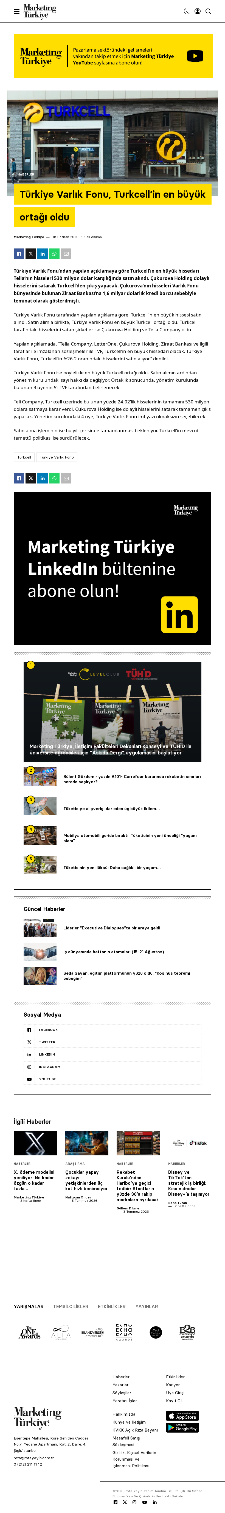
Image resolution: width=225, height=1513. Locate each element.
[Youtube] (145, 1502)
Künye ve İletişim (129, 1422)
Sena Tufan (177, 1203)
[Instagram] (134, 1502)
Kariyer (173, 1384)
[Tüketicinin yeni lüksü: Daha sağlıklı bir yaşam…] (40, 865)
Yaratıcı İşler (125, 1400)
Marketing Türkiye (29, 237)
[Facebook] (116, 1502)
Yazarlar (120, 1384)
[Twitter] (125, 1502)
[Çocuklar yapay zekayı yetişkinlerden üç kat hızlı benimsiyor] (87, 1143)
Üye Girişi (175, 1392)
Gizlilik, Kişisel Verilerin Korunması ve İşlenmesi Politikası (134, 1459)
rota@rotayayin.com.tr (34, 1457)
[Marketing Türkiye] (42, 11)
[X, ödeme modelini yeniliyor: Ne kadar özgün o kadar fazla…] (35, 1143)
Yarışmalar (29, 1306)
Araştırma (75, 1163)
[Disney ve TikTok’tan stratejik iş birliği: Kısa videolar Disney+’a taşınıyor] (190, 1143)
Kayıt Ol (174, 1400)
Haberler (26, 174)
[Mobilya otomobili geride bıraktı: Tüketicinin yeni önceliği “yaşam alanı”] (40, 835)
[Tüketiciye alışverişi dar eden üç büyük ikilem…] (40, 806)
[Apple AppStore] (182, 1419)
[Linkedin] (155, 1502)
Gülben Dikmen (129, 1208)
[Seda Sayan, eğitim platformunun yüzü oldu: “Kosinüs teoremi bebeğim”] (40, 976)
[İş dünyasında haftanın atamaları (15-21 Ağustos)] (40, 952)
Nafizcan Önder (78, 1197)
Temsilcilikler (70, 1306)
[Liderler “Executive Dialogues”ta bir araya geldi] (40, 928)
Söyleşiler (122, 1392)
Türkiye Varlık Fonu (57, 457)
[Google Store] (182, 1431)
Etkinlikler (112, 1306)
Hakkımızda (124, 1414)
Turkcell (24, 457)
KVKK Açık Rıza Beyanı (135, 1430)
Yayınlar (146, 1306)
